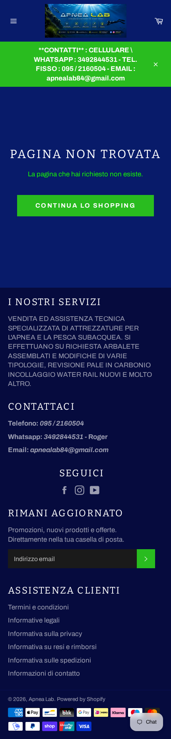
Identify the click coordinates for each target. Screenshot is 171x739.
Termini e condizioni (38, 607)
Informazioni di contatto (44, 673)
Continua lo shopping (85, 205)
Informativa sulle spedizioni (49, 660)
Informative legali (34, 620)
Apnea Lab (41, 699)
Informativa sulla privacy (45, 634)
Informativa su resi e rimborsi (52, 647)
